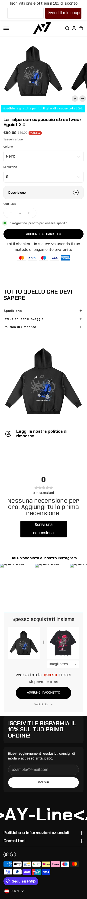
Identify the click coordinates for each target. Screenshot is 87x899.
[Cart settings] (81, 28)
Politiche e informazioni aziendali (36, 833)
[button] (75, 98)
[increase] (29, 213)
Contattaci (14, 841)
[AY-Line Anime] (42, 28)
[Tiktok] (13, 854)
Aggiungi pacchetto (43, 692)
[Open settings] (67, 28)
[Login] (74, 28)
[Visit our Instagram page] (6, 854)
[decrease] (11, 213)
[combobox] (63, 664)
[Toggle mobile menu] (6, 28)
